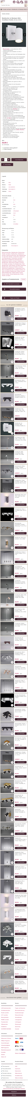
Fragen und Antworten (20, 1008)
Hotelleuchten (14, 253)
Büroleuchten (21, 252)
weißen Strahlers (20, 129)
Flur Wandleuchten (17, 264)
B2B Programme (5, 1047)
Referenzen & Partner (6, 1038)
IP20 (14, 215)
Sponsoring (17, 1026)
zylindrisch (13, 187)
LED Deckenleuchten (6, 1008)
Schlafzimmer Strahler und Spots (9, 261)
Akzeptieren (14, 1091)
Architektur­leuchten (9, 269)
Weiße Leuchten (21, 271)
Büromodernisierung (19, 1010)
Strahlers (15, 108)
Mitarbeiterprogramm (6, 1050)
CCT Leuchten (4, 1015)
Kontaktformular (18, 1075)
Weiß (10, 182)
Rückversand (18, 1024)
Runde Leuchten (5, 274)
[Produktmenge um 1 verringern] (2, 159)
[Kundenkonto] (14, 2)
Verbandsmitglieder (5, 1045)
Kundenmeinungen (19, 1012)
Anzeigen (23, 279)
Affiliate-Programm (5, 1040)
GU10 (14, 213)
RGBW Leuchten (5, 1019)
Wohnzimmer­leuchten (11, 255)
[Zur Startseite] (1, 9)
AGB (16, 1066)
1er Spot (9, 118)
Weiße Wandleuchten (7, 272)
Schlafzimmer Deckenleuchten (15, 259)
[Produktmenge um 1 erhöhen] (8, 159)
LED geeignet (16, 210)
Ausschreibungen (5, 1043)
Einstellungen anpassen (19, 1088)
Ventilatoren (4, 1026)
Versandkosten (18, 1017)
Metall (10, 184)
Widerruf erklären (19, 1077)
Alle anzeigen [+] (12, 189)
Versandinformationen (15, 289)
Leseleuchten (16, 256)
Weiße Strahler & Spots (17, 272)
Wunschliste (8, 164)
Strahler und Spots (6, 253)
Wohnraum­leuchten (6, 252)
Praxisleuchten (4, 1022)
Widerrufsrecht (18, 1073)
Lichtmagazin (18, 1022)
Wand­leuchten (14, 252)
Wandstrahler (6, 49)
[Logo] (3, 1)
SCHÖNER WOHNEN (6, 1028)
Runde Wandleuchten (15, 274)
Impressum (17, 1068)
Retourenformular (19, 1015)
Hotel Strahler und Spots (14, 265)
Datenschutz (18, 1071)
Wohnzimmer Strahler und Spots (16, 262)
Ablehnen (14, 1095)
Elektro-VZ (3, 1056)
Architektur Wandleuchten (11, 271)
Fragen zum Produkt (14, 298)
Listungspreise (18, 1019)
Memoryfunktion (5, 1017)
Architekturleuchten (5, 1010)
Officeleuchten (4, 1024)
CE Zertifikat (15, 224)
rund (9, 187)
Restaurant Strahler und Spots (16, 266)
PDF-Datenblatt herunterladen (13, 284)
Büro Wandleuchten (21, 255)
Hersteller (3, 1052)
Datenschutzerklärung (8, 1088)
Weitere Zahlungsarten (20, 1053)
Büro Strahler (9, 256)
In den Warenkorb (19, 159)
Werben (3, 1054)
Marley (10, 191)
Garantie (17, 1028)
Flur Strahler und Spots (7, 264)
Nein (14, 200)
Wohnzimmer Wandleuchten (8, 268)
